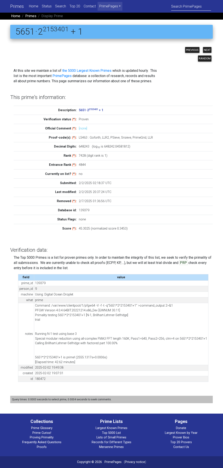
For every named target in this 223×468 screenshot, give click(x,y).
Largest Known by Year (181, 433)
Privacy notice (135, 462)
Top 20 (74, 6)
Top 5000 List (111, 433)
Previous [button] (192, 50)
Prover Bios (181, 437)
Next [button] (207, 50)
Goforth (95, 137)
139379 (84, 210)
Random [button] (205, 58)
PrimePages (62, 76)
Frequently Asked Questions (41, 442)
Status (47, 6)
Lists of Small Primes (111, 437)
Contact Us (181, 447)
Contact (90, 6)
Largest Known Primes (111, 428)
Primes (17, 6)
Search (60, 6)
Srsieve (126, 137)
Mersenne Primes (111, 447)
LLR (150, 137)
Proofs (42, 447)
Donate (181, 428)
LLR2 (105, 137)
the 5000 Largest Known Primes (87, 71)
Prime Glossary (41, 428)
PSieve (115, 137)
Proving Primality (42, 437)
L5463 (83, 137)
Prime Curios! (41, 433)
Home (33, 6)
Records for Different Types (111, 442)
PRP (183, 263)
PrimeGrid (139, 137)
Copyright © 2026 (89, 462)
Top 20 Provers (181, 442)
